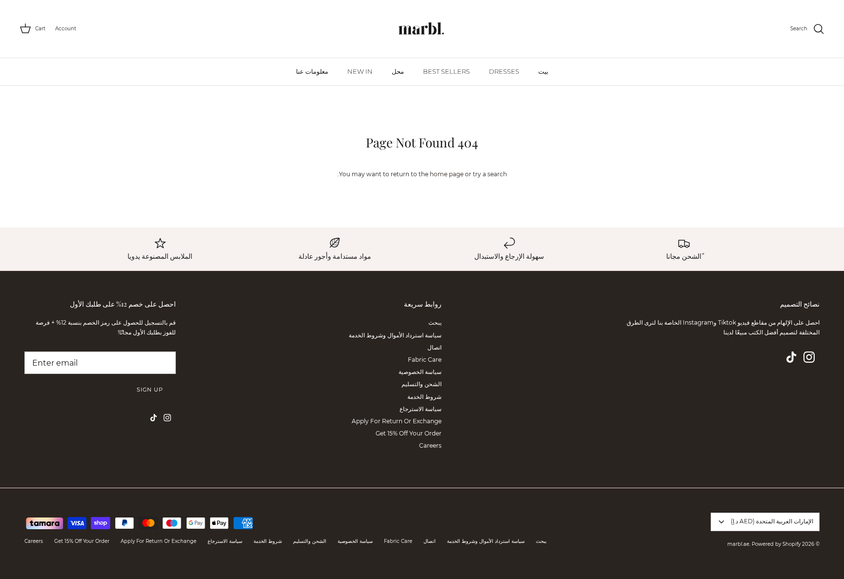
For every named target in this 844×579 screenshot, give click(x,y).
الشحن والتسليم (421, 384)
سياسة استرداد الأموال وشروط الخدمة (395, 335)
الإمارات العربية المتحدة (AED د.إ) (772, 521)
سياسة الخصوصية (420, 371)
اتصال (434, 347)
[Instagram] (809, 357)
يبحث (435, 322)
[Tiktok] (791, 357)
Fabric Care (425, 359)
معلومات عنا (312, 71)
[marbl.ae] (422, 29)
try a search (490, 174)
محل (398, 71)
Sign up (150, 389)
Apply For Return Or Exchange (397, 421)
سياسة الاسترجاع (421, 409)
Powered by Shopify (776, 544)
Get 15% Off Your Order (409, 433)
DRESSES (504, 71)
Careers (430, 445)
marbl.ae (738, 544)
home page (447, 174)
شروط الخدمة (424, 396)
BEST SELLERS (446, 71)
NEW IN (360, 71)
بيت (543, 71)
